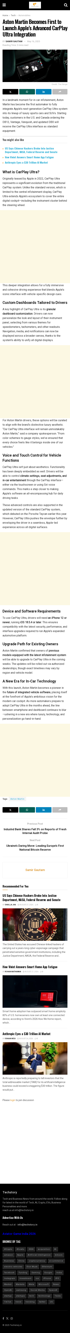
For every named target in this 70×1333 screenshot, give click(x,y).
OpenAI (8, 1290)
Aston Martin (17, 799)
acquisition (44, 1249)
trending (30, 1301)
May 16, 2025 (33, 41)
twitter (42, 1301)
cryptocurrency (37, 1260)
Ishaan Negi (10, 1038)
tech (31, 1295)
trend (18, 1301)
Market (8, 1284)
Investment (25, 1278)
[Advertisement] (35, 246)
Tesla (58, 1295)
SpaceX (53, 1290)
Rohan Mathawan (13, 972)
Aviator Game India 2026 (19, 1234)
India (59, 1272)
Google (48, 1272)
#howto (20, 1249)
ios (37, 1278)
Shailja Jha (10, 905)
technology (44, 1295)
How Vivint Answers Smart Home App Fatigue (29, 157)
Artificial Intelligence (39, 1255)
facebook (9, 1272)
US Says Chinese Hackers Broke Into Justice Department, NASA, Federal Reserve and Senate (31, 150)
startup (8, 1295)
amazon (8, 1255)
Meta (31, 1284)
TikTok (7, 1301)
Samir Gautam (14, 41)
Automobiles (24, 15)
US (51, 1301)
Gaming (36, 1272)
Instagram (9, 1278)
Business (9, 1260)
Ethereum (47, 1266)
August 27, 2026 (26, 905)
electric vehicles (13, 1266)
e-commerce (56, 1260)
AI (55, 1249)
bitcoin (59, 1255)
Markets (20, 1284)
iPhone (47, 1278)
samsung (21, 1290)
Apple (20, 1255)
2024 (31, 1249)
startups (20, 1295)
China (21, 1260)
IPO (57, 1278)
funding (23, 1272)
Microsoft (44, 1284)
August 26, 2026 (26, 1038)
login (12, 1100)
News (56, 1284)
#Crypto (8, 1249)
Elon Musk (32, 1266)
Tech (13, 15)
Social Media (38, 1290)
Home (5, 15)
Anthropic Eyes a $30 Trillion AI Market (26, 162)
